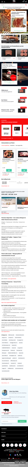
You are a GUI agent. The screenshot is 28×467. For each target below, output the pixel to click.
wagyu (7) (4, 368)
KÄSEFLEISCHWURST (6, 159)
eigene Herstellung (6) (6, 358)
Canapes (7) (10, 337)
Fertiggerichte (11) (13, 342)
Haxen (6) (14, 347)
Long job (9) (20, 347)
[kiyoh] (10, 458)
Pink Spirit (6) (19, 350)
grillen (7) (14, 358)
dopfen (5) (20, 355)
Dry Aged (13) (20, 340)
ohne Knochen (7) (5, 363)
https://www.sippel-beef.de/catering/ (8, 302)
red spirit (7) (13, 363)
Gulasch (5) (14, 345)
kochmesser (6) (21, 358)
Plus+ (22, 449)
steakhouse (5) (12, 365)
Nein (23, 462)
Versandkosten (5, 175)
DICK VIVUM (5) (18, 337)
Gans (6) (20, 342)
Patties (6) (13, 350)
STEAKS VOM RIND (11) (12, 353)
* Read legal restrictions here (6, 423)
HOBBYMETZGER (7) (6, 347)
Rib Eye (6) (4, 353)
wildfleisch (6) (10, 368)
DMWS (18, 449)
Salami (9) (21, 353)
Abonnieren (22, 421)
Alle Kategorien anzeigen (6, 138)
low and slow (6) (5, 360)
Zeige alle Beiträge (5, 213)
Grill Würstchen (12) (6, 345)
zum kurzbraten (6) (19, 368)
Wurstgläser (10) (12, 355)
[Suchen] (26, 4)
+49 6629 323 (15, 401)
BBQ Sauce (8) (11, 335)
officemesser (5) (14, 360)
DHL (19, 458)
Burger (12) (4, 337)
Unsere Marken (4, 186)
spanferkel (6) (5, 365)
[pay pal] (15, 458)
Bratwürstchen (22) (20, 335)
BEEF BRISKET (20, 159)
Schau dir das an (4, 382)
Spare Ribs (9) (4, 355)
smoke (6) (19, 363)
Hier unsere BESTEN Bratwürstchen (14, 7)
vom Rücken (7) (20, 365)
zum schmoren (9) (5, 371)
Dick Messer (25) (12, 340)
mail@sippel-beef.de (17, 403)
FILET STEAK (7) (5, 342)
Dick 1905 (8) (4, 340)
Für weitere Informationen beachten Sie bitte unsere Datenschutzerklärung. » (14, 465)
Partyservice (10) (5, 350)
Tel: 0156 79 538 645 (7, 402)
